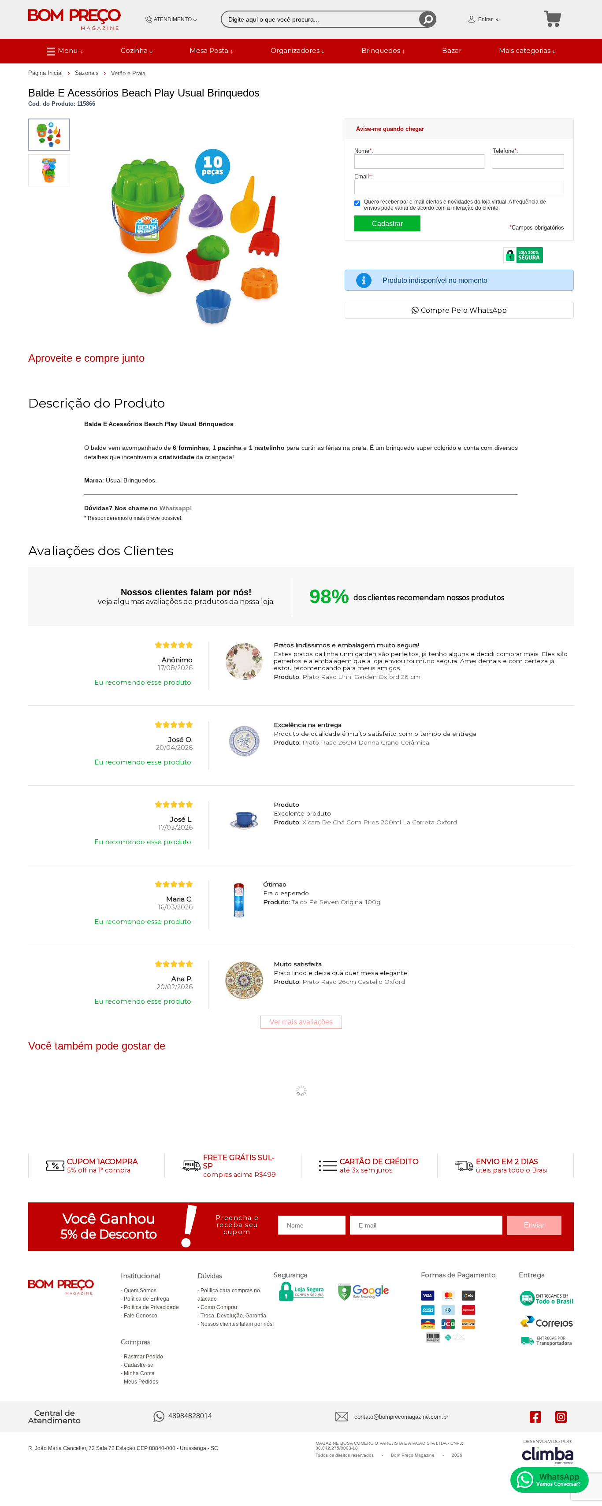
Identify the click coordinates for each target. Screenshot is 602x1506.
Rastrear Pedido (143, 1357)
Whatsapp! (176, 508)
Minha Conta (139, 1373)
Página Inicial (46, 73)
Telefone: (505, 151)
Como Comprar (219, 1307)
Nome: (363, 151)
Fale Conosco (140, 1316)
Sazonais (87, 73)
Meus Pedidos (141, 1382)
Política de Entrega (146, 1299)
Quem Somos (140, 1290)
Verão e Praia (128, 73)
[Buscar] (427, 19)
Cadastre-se (138, 1365)
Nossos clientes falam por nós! (237, 1324)
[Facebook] (535, 1416)
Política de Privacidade (151, 1307)
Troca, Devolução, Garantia (233, 1316)
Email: (363, 176)
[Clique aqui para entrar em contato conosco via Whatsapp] (549, 1480)
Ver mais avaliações (301, 1022)
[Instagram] (561, 1416)
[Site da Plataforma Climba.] (548, 1452)
